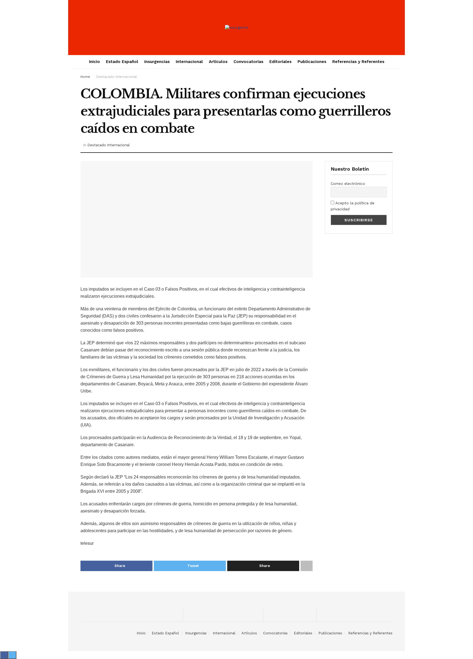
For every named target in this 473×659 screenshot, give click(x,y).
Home (85, 77)
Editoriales (280, 61)
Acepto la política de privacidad (352, 206)
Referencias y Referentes (358, 61)
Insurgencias (157, 61)
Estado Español (122, 61)
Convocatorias (248, 61)
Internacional (189, 61)
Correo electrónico (348, 183)
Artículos (218, 61)
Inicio (94, 61)
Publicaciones (312, 61)
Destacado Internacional (116, 77)
